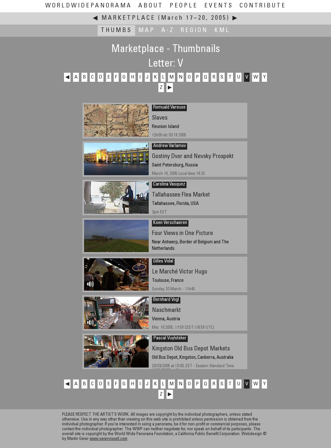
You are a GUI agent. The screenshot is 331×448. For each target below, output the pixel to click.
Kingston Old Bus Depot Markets (191, 349)
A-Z (167, 30)
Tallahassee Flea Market (181, 195)
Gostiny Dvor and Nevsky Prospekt (193, 157)
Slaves (159, 118)
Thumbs (116, 30)
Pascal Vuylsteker (170, 338)
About (150, 6)
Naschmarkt (166, 310)
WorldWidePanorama (88, 6)
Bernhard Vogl (166, 300)
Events (218, 6)
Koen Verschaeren (170, 223)
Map (146, 30)
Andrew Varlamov (169, 146)
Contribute (263, 6)
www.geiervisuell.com (108, 439)
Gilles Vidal (163, 261)
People (184, 6)
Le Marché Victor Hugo (179, 272)
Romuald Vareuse (169, 107)
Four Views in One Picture (182, 233)
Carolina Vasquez (169, 184)
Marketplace (128, 18)
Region (194, 30)
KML (222, 30)
